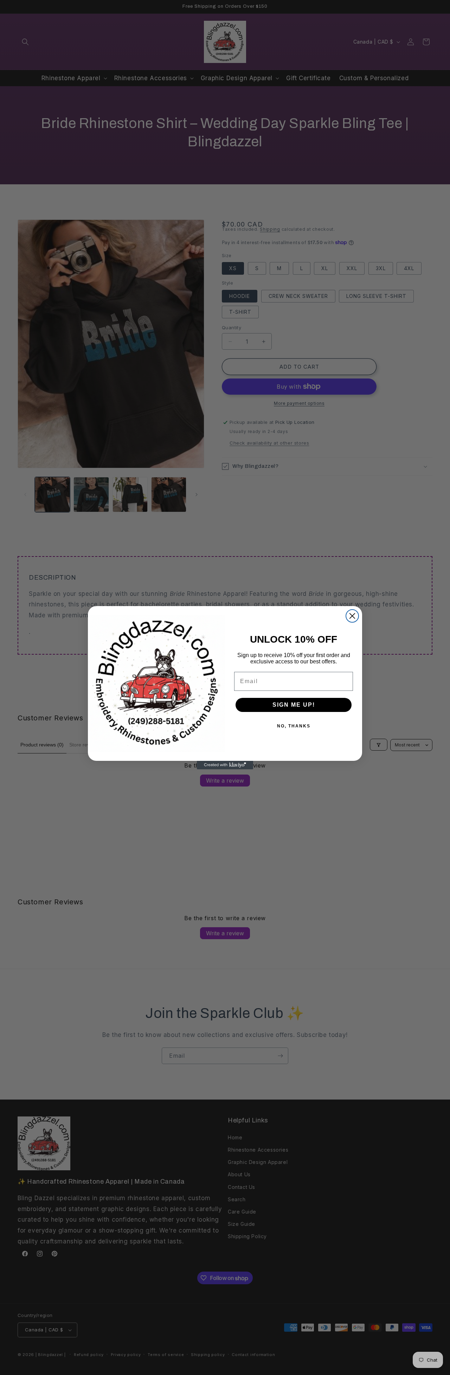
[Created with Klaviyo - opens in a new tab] (225, 765)
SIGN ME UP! (293, 705)
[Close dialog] (352, 616)
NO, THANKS (293, 726)
